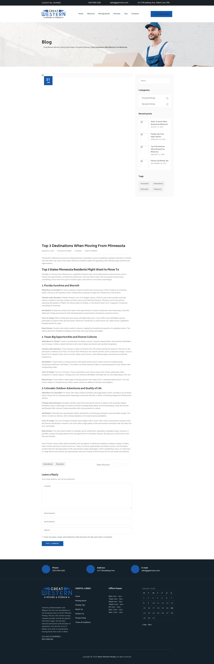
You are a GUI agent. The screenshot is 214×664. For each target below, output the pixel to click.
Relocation (60, 464)
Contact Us (79, 613)
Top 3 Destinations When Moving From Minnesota (158, 149)
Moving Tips (80, 605)
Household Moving (64, 251)
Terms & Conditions (83, 622)
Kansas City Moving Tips (159, 161)
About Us (91, 13)
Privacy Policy (80, 618)
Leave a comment (91, 251)
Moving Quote (104, 13)
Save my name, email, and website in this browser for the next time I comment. (78, 537)
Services (117, 13)
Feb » (150, 624)
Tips (126, 13)
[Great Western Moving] (53, 14)
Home (80, 13)
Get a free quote (162, 14)
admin (79, 251)
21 (172, 608)
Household (144, 184)
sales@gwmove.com (119, 2)
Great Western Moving (107, 657)
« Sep (144, 624)
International (47, 464)
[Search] (145, 14)
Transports (157, 189)
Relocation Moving (148, 104)
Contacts (135, 13)
